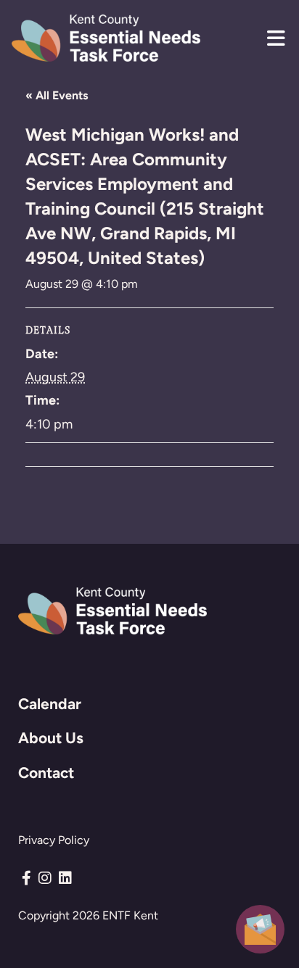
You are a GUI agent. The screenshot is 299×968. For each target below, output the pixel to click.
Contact (46, 773)
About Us (50, 738)
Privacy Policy (53, 840)
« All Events (56, 95)
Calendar (49, 704)
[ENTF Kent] (106, 38)
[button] (276, 38)
